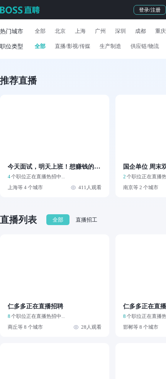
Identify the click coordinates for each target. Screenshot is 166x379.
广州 (100, 31)
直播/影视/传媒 (72, 46)
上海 (80, 31)
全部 (40, 31)
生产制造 (110, 46)
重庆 (160, 31)
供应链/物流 (144, 46)
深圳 (120, 31)
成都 (140, 31)
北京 (60, 31)
